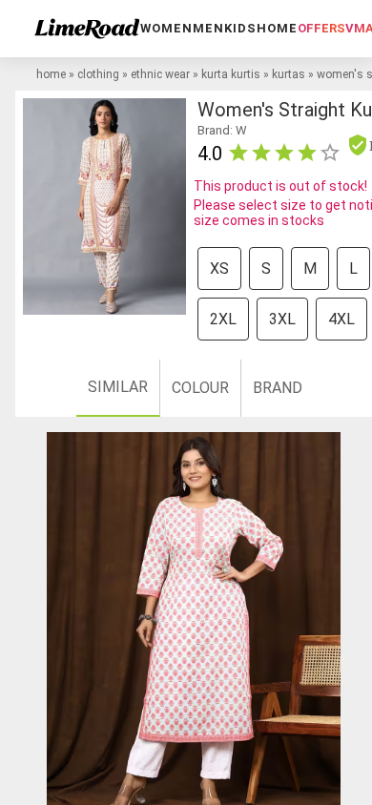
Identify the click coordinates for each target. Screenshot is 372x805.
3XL (282, 319)
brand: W (222, 130)
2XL (223, 319)
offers (321, 28)
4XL (341, 319)
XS (219, 268)
